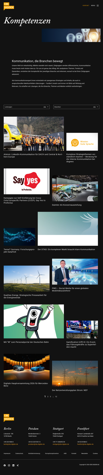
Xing (18, 464)
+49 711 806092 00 (59, 442)
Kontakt (74, 453)
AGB (65, 453)
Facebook (5, 464)
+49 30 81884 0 (9, 442)
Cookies (95, 453)
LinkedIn (13, 464)
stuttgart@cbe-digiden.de (61, 444)
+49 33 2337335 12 (34, 442)
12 (56, 396)
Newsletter (84, 453)
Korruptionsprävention (52, 453)
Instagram (9, 464)
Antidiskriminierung (34, 453)
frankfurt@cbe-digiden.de (85, 444)
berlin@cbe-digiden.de (11, 444)
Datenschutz (19, 453)
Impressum (7, 453)
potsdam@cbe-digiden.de (36, 444)
